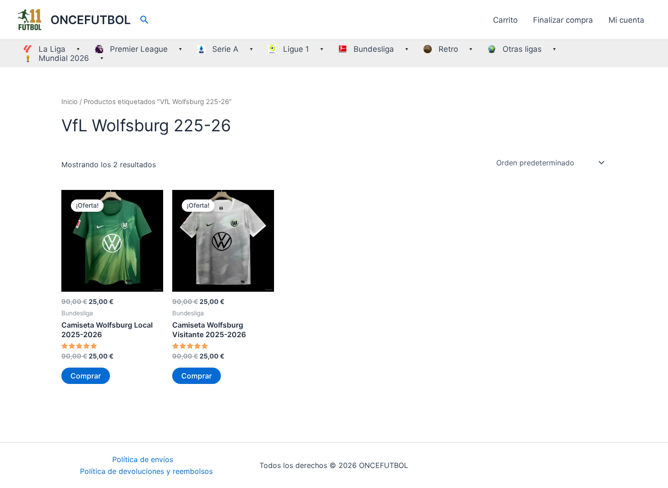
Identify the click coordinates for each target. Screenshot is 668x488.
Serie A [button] (225, 49)
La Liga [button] (52, 49)
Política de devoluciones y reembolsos (146, 471)
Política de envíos (142, 459)
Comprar (85, 375)
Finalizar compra (563, 20)
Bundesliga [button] (374, 49)
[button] (144, 20)
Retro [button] (448, 49)
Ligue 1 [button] (296, 49)
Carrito (505, 20)
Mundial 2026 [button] (64, 58)
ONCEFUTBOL (90, 20)
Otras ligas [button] (522, 49)
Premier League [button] (139, 49)
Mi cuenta (626, 20)
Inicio (69, 102)
